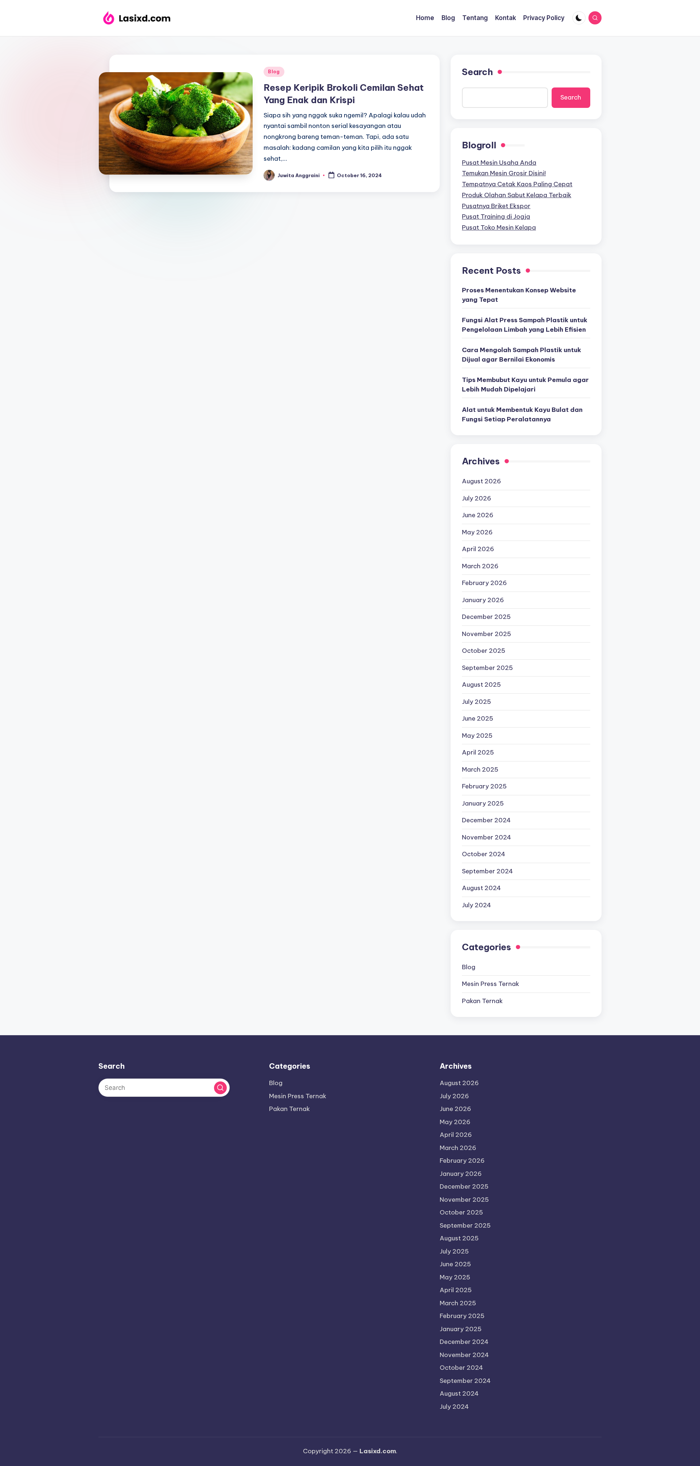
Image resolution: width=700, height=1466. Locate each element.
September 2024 (487, 871)
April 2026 (478, 549)
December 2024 (486, 820)
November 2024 (486, 837)
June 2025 (477, 718)
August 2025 (481, 685)
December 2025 (486, 617)
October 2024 (483, 854)
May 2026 (477, 532)
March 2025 (480, 769)
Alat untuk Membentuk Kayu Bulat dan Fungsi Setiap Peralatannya (522, 414)
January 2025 (483, 803)
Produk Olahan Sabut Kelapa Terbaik (516, 195)
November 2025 (486, 634)
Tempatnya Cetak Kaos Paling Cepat (517, 184)
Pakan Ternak (482, 1001)
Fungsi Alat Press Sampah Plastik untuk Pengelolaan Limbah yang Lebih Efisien (524, 325)
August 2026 (481, 481)
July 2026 (476, 498)
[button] (220, 1087)
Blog (274, 71)
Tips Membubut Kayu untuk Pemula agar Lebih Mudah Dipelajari (525, 384)
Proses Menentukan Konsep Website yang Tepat (519, 295)
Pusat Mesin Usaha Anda (499, 163)
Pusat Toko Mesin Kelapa (499, 227)
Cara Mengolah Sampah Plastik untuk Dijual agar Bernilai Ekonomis (521, 354)
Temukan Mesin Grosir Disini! (504, 173)
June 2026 (477, 515)
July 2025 (476, 702)
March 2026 (480, 566)
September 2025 (487, 668)
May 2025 (477, 736)
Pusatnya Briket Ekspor (496, 206)
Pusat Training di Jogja (496, 217)
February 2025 (484, 786)
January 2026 (483, 600)
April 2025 (478, 752)
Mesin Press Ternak (490, 984)
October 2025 (483, 651)
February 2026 (484, 583)
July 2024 (476, 905)
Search (477, 71)
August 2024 (481, 888)
